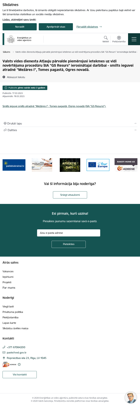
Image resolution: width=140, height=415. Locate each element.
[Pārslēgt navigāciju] (134, 39)
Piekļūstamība (10, 317)
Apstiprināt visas (56, 26)
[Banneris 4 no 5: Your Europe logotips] (98, 164)
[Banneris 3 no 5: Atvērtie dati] (70, 164)
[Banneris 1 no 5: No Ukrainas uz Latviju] (14, 164)
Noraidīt (19, 26)
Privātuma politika (13, 312)
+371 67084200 (16, 347)
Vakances (8, 271)
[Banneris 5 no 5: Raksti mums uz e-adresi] (126, 164)
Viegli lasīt (8, 306)
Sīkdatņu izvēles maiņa (15, 328)
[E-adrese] (9, 364)
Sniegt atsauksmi (70, 194)
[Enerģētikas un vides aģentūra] (19, 39)
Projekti (7, 282)
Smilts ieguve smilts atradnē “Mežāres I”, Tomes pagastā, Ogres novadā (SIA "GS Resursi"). (54, 106)
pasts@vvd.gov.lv (16, 352)
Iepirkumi (8, 276)
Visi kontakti (20, 374)
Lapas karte (9, 322)
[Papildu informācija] (19, 364)
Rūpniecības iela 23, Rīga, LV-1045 (26, 358)
